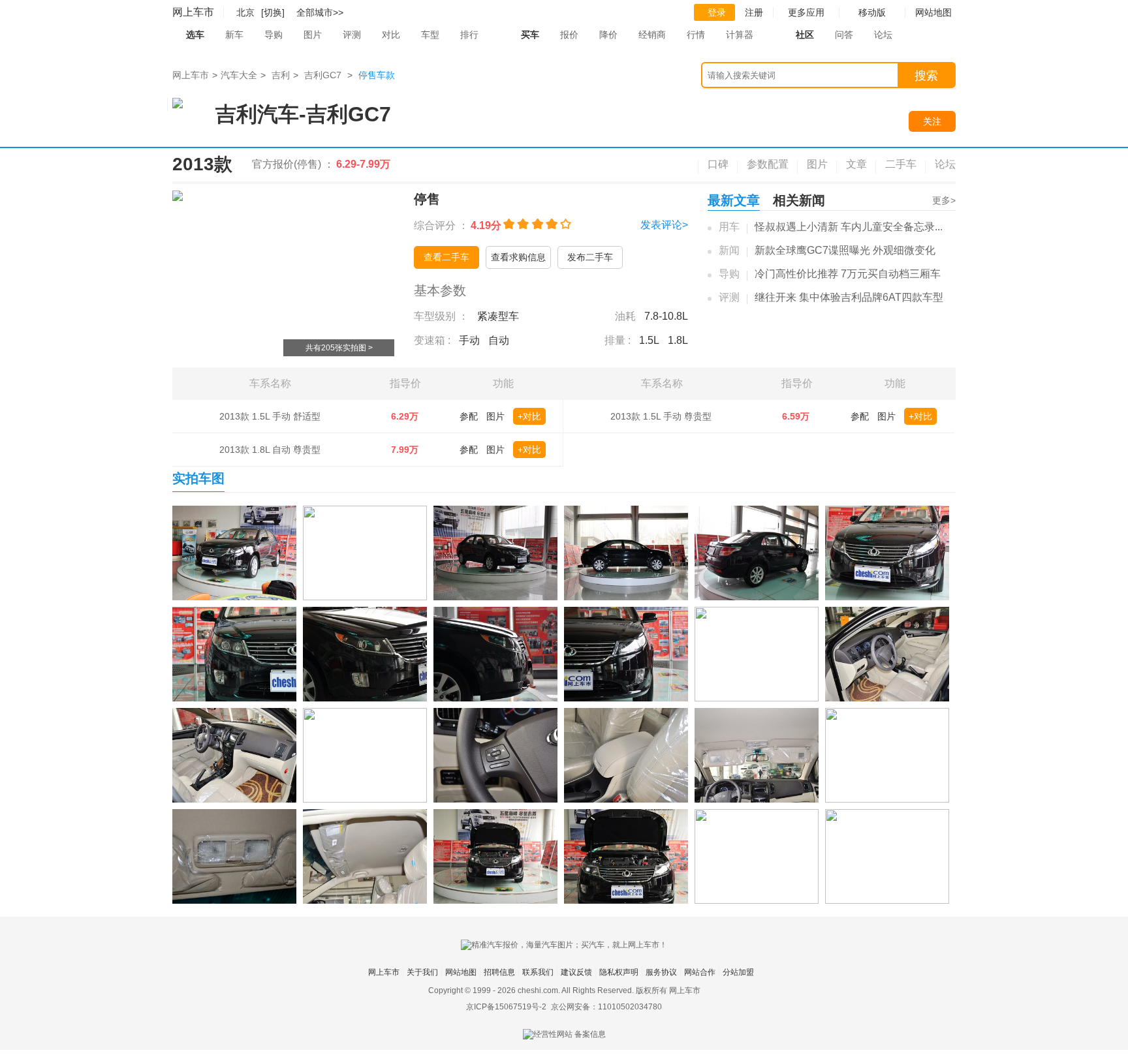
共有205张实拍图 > (339, 347)
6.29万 (404, 416)
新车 (234, 34)
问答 (844, 34)
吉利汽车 (257, 114)
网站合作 (699, 972)
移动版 (872, 12)
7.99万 (404, 449)
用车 (729, 226)
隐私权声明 (618, 972)
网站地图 (461, 972)
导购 (273, 34)
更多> (944, 200)
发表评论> (664, 224)
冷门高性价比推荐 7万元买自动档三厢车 (848, 273)
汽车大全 (239, 75)
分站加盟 (738, 972)
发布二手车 (590, 257)
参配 (469, 416)
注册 (754, 12)
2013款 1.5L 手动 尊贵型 (661, 416)
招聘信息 (499, 972)
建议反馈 (576, 972)
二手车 (900, 164)
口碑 (718, 164)
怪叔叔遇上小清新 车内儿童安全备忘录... (849, 226)
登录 (717, 12)
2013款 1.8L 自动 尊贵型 (270, 449)
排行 (469, 34)
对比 (391, 34)
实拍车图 (198, 478)
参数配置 (768, 164)
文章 (856, 164)
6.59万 (795, 416)
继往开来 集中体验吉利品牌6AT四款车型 (849, 297)
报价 (569, 34)
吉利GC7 (322, 75)
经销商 (652, 34)
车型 (430, 34)
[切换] (273, 12)
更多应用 (806, 12)
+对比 (529, 416)
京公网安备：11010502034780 (606, 1006)
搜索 (926, 75)
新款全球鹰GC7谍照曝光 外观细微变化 (845, 250)
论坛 (883, 34)
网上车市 (193, 12)
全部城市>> (319, 12)
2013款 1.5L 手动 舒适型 (270, 416)
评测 (352, 34)
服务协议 (661, 972)
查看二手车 (446, 257)
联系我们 (538, 972)
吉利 (281, 75)
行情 (696, 34)
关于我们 (422, 972)
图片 (313, 34)
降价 (608, 34)
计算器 (739, 34)
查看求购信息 (518, 257)
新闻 (729, 250)
